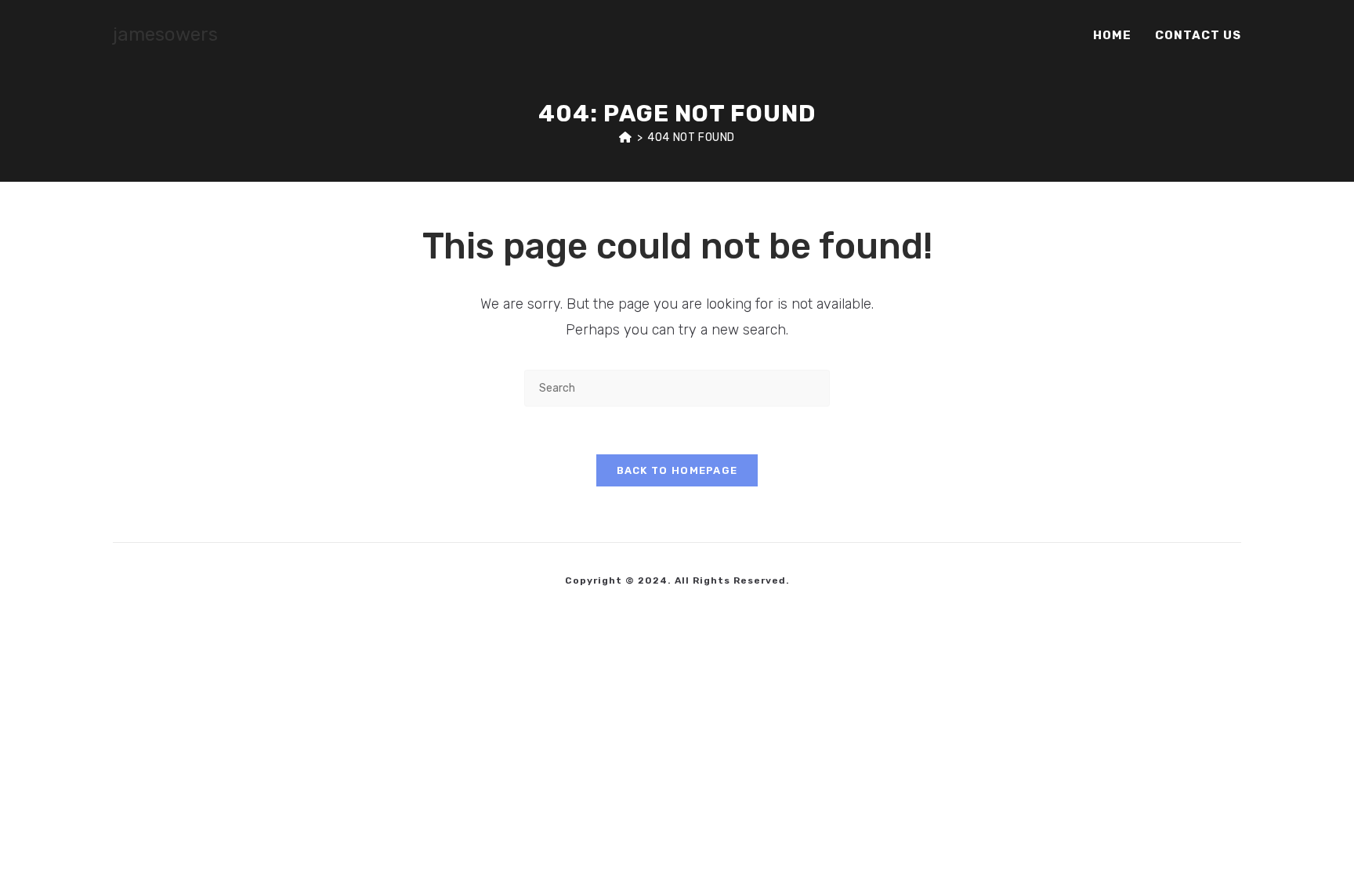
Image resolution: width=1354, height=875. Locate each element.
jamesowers (165, 34)
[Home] (625, 137)
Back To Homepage (677, 470)
